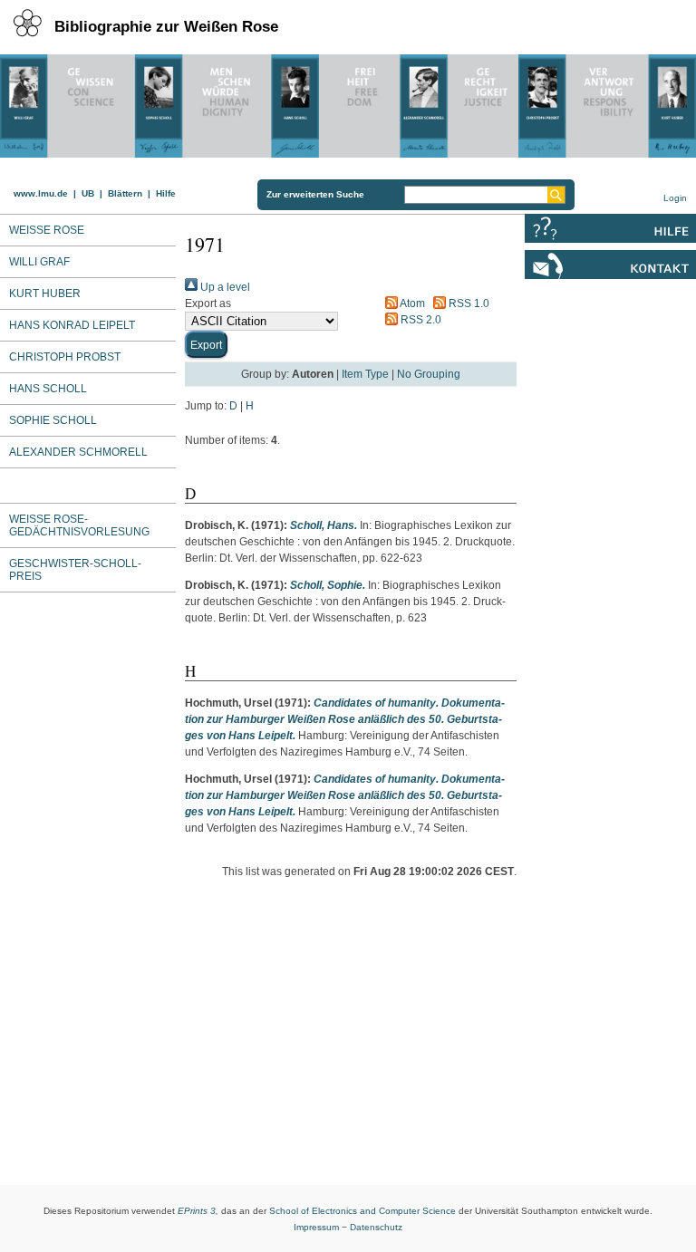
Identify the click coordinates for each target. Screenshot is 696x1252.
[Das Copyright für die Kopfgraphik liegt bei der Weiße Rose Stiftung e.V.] (348, 101)
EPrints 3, (198, 1211)
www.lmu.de (41, 193)
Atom (411, 303)
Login (675, 198)
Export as (208, 303)
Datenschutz (376, 1227)
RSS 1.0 (467, 303)
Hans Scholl (48, 388)
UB (88, 193)
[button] (206, 344)
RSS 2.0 (419, 319)
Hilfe (166, 193)
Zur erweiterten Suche (315, 194)
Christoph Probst (65, 357)
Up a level (224, 287)
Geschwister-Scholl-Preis (75, 570)
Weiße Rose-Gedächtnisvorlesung (79, 525)
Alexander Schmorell (78, 452)
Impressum (316, 1227)
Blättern (125, 193)
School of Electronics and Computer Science (362, 1211)
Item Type (365, 374)
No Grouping (428, 374)
